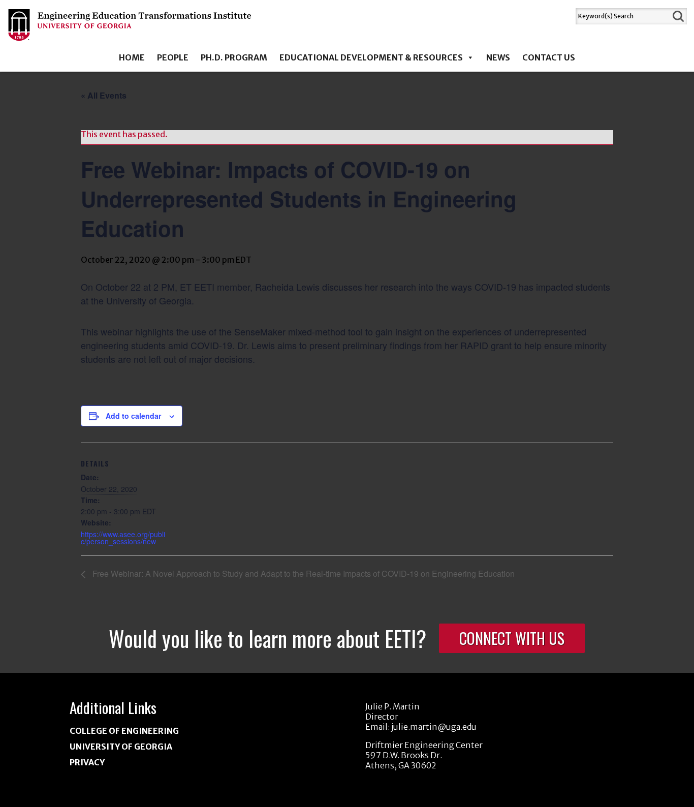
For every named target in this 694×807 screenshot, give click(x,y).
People (172, 57)
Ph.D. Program (234, 57)
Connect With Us (511, 638)
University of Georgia (121, 746)
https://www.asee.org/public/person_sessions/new (123, 537)
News (498, 57)
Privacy (87, 762)
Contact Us (548, 57)
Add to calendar (133, 416)
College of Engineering (124, 731)
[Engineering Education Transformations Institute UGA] (130, 34)
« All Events (104, 95)
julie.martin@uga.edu (434, 727)
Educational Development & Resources (371, 57)
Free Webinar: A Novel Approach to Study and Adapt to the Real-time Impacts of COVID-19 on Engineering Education (302, 573)
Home (132, 57)
